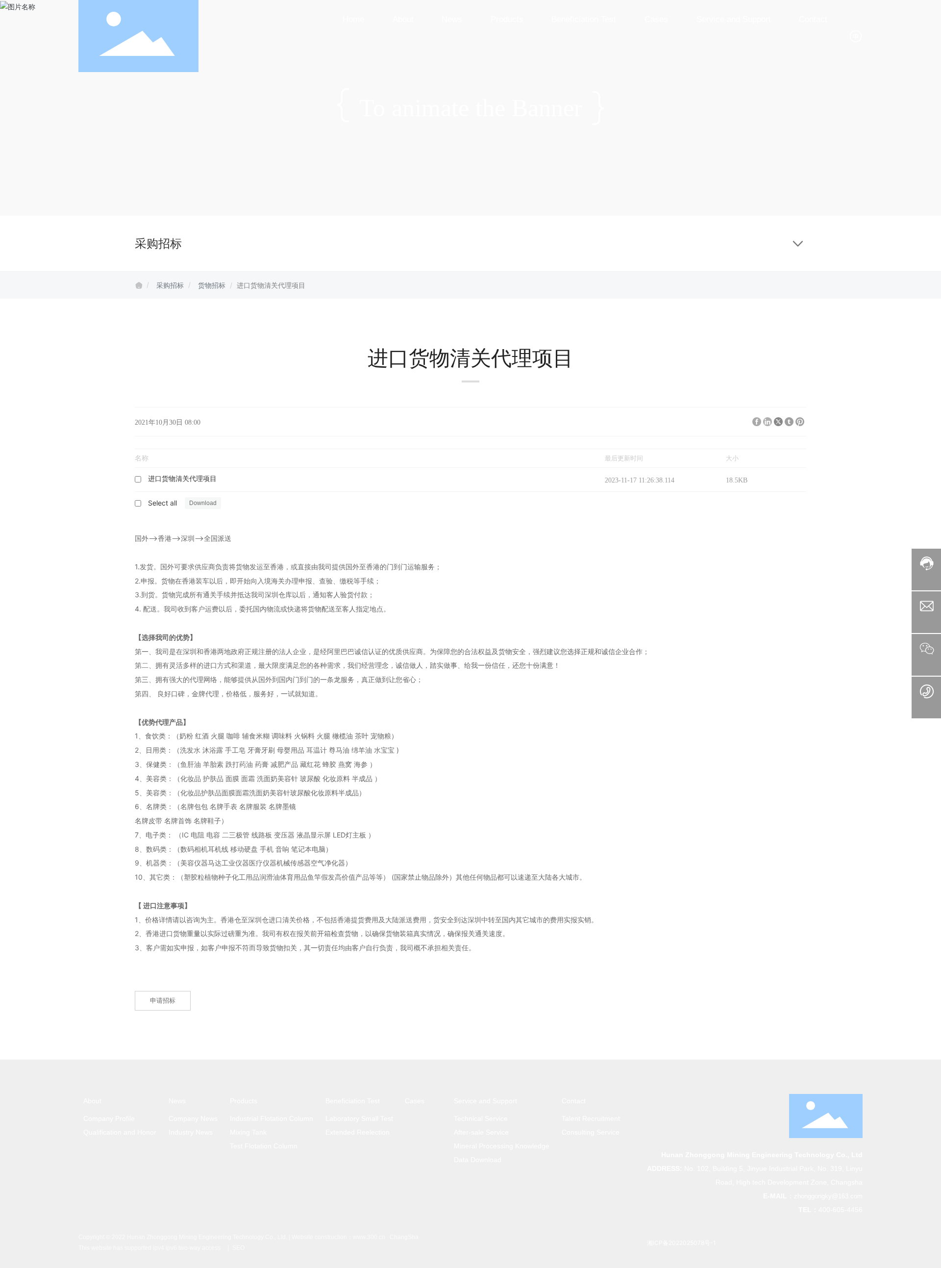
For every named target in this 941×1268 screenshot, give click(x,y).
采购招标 (170, 285)
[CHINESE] (856, 35)
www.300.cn (369, 1237)
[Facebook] (756, 421)
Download (577, 479)
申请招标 (162, 1000)
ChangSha (404, 1237)
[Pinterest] (799, 421)
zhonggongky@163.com (828, 1196)
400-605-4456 (840, 1210)
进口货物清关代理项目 (182, 478)
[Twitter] (778, 421)
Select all (162, 503)
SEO (238, 1247)
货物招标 (211, 285)
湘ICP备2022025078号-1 (681, 1242)
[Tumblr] (789, 421)
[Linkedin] (767, 421)
